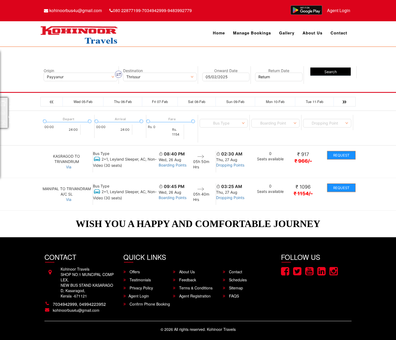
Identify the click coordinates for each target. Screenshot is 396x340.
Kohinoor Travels (221, 329)
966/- (303, 161)
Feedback (187, 279)
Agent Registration (194, 296)
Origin (49, 71)
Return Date (278, 71)
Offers (134, 271)
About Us (312, 33)
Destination (133, 71)
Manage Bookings (252, 33)
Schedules (237, 279)
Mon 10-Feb (275, 101)
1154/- (303, 193)
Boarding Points (172, 165)
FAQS (233, 296)
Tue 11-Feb (314, 101)
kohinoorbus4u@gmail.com (75, 10)
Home (219, 33)
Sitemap (235, 288)
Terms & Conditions (195, 288)
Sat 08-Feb (196, 101)
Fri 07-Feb (160, 101)
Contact (339, 33)
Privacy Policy (140, 288)
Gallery (286, 33)
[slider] (44, 120)
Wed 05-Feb (83, 101)
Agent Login (338, 10)
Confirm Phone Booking (149, 304)
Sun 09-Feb (235, 101)
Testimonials (139, 279)
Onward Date (226, 71)
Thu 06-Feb (123, 101)
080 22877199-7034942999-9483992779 (152, 10)
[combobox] (224, 123)
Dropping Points (230, 165)
